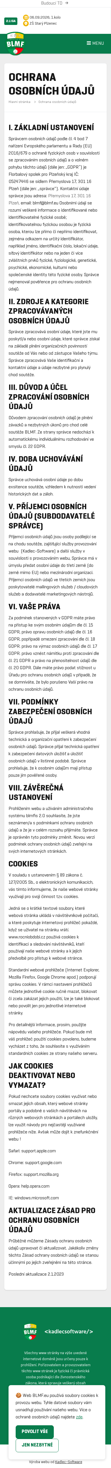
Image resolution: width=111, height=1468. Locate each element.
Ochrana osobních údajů (57, 102)
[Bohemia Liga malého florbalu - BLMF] (55, 1331)
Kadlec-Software (68, 1462)
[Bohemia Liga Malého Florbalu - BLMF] (21, 40)
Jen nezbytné (37, 1445)
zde (79, 1417)
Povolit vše (35, 1432)
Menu (98, 43)
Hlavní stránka (19, 102)
